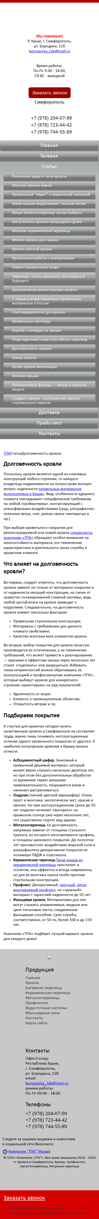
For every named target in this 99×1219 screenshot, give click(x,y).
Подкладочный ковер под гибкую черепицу (49, 340)
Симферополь (49, 102)
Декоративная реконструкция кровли (44, 290)
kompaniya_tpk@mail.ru (49, 51)
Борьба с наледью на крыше (36, 331)
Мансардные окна (42, 1013)
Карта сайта (36, 1023)
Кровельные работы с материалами (43, 258)
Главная (49, 145)
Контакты (49, 433)
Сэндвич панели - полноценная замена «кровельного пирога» (46, 401)
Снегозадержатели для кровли (38, 312)
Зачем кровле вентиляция (34, 367)
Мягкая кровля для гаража (35, 240)
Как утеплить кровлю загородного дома (46, 222)
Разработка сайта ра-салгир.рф (36, 1208)
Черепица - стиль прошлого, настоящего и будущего (48, 278)
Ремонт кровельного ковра (35, 267)
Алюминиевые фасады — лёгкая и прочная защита (49, 387)
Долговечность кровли (31, 349)
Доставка (49, 412)
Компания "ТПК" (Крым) (29, 1152)
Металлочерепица (42, 998)
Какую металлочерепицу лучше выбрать (47, 213)
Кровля (32, 983)
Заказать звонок (49, 92)
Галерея (49, 156)
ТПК (7, 454)
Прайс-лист (49, 423)
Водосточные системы (46, 1008)
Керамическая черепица (47, 993)
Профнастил (36, 1003)
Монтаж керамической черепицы (41, 231)
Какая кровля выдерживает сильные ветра (49, 204)
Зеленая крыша (25, 376)
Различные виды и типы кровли (39, 176)
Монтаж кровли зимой (32, 186)
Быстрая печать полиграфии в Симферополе (48, 1213)
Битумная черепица (43, 988)
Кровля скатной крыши (32, 249)
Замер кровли (24, 358)
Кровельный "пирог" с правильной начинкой (51, 195)
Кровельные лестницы (31, 321)
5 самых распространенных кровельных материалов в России (46, 301)
